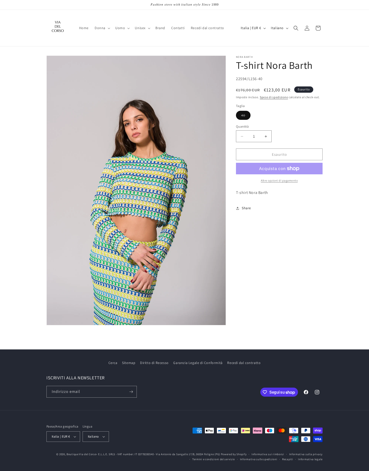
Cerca (112, 362)
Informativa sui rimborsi (268, 454)
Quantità (242, 126)
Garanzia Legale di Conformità (197, 362)
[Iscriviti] (131, 392)
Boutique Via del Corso (81, 454)
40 (246, 116)
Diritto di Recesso (154, 362)
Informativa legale (310, 459)
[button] (102, 28)
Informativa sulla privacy (306, 454)
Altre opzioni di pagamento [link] (279, 180)
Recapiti (287, 459)
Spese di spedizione (274, 97)
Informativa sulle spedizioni (258, 459)
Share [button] (246, 208)
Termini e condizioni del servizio (213, 459)
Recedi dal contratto (244, 362)
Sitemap (128, 362)
